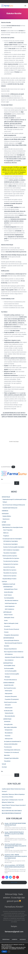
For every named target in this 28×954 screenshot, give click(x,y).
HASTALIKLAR (5, 513)
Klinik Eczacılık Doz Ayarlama (10, 555)
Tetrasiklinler (7, 761)
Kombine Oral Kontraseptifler (12, 674)
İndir (13, 466)
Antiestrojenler (8, 690)
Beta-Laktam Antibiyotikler (10, 727)
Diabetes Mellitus (7, 516)
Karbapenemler (8, 729)
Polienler (6, 632)
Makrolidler (7, 755)
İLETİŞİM (4, 522)
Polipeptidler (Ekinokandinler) (11, 635)
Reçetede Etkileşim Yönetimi (9, 578)
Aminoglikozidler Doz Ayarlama (11, 558)
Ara (2, 479)
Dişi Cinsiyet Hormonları (10, 688)
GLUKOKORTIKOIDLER (6, 466)
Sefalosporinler (9, 738)
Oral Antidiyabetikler (9, 598)
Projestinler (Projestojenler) (12, 699)
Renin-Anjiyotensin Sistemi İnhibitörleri (13, 651)
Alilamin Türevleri (8, 614)
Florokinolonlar (8, 747)
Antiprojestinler (8, 693)
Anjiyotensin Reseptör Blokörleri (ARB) (14, 657)
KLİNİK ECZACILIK (6, 525)
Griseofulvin (7, 626)
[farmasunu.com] (7, 6)
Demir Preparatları (7, 530)
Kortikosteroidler (8, 710)
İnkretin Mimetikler (8, 592)
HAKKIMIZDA (5, 510)
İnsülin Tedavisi (8, 595)
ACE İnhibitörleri (9, 654)
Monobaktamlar (9, 732)
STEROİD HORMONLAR (8, 682)
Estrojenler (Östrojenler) (11, 696)
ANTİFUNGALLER (7, 612)
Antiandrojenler (9, 707)
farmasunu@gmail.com (14, 932)
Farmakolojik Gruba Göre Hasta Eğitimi (12, 538)
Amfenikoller (7, 721)
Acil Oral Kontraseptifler (11, 671)
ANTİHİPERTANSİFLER (8, 638)
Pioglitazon (6, 535)
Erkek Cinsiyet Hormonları (10, 702)
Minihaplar (7, 676)
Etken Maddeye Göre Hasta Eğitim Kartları (13, 527)
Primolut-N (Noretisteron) (10, 679)
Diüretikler (6, 646)
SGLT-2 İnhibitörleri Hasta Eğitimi (11, 550)
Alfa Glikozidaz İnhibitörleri (11, 600)
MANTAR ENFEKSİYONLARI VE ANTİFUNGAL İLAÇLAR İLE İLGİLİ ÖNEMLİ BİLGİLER (14, 834)
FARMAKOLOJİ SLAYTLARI (9, 584)
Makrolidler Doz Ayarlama (9, 570)
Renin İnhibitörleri (9, 660)
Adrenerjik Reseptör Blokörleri (11, 640)
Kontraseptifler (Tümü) (9, 665)
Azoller (6, 620)
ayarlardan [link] (13, 948)
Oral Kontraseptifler (9, 668)
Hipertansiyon (6, 519)
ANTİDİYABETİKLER (7, 586)
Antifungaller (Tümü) (9, 617)
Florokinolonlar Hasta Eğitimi (10, 544)
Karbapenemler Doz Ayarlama (10, 564)
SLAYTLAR (4, 581)
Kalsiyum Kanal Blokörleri (10, 648)
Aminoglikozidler (8, 724)
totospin (7, 823)
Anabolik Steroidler (9, 685)
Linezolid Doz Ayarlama (9, 567)
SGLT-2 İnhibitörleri (9, 609)
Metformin (6, 532)
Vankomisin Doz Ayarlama (9, 575)
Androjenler (8, 704)
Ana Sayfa (4, 767)
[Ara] (16, 483)
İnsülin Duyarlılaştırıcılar (11, 603)
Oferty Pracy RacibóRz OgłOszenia (13, 844)
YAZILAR (4, 764)
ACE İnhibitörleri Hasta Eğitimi (10, 541)
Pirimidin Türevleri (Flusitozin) (11, 629)
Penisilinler (7, 735)
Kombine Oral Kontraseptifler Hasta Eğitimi (13, 547)
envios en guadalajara (10, 865)
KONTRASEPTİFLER (8, 663)
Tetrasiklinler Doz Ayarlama (10, 573)
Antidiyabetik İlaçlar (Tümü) (10, 589)
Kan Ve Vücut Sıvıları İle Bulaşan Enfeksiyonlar (14, 504)
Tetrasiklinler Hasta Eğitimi (9, 553)
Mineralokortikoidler (10, 716)
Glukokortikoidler (9, 713)
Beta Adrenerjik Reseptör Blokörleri (13, 643)
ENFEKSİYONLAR (6, 497)
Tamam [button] (4, 951)
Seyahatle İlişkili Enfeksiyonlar (10, 507)
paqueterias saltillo (9, 854)
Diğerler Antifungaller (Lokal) (11, 623)
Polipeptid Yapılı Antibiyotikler (11, 758)
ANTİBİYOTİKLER (7, 719)
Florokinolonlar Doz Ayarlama (10, 561)
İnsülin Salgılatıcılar (10, 606)
